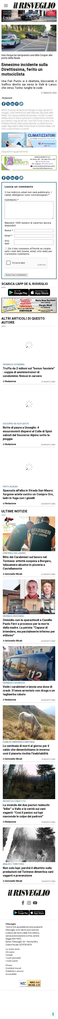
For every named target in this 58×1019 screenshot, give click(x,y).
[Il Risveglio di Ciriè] (34, 5)
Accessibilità (11, 974)
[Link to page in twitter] (8, 104)
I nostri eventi (12, 961)
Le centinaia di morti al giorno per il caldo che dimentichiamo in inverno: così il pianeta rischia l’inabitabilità (26, 749)
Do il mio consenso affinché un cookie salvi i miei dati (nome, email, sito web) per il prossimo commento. (28, 251)
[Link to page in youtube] (35, 903)
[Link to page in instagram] (29, 903)
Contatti (9, 955)
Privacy (9, 965)
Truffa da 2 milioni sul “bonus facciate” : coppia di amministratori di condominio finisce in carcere (29, 372)
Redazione (7, 98)
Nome (9, 230)
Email (8, 235)
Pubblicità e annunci (15, 971)
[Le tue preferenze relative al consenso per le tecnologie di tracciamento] (53, 1014)
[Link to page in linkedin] (12, 104)
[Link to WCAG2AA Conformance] (29, 983)
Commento (12, 200)
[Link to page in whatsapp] (21, 104)
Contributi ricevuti (13, 968)
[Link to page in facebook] (4, 104)
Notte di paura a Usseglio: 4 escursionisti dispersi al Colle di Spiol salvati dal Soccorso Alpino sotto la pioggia (27, 433)
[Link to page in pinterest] (17, 104)
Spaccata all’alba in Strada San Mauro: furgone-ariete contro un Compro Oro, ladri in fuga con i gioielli (28, 494)
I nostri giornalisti (13, 958)
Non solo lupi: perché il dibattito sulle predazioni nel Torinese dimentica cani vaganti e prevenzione (28, 871)
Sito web (7, 242)
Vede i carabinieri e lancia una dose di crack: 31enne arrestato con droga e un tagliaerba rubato (29, 690)
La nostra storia (13, 949)
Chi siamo (10, 952)
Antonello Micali (13, 574)
